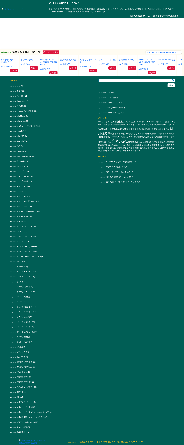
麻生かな (164, 148)
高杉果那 (149, 124)
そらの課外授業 (27, 59)
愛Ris (19, 397)
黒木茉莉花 (167, 136)
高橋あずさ (133, 124)
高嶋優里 (104, 145)
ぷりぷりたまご (23, 316)
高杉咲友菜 (112, 145)
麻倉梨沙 (132, 128)
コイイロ (20, 231)
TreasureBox (21, 161)
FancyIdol (20, 96)
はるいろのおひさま (24, 306)
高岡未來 (119, 141)
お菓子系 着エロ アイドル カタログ (119, 176)
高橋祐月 (113, 128)
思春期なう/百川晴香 (127, 59)
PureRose (20, 151)
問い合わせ (112, 97)
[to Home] (12, 9)
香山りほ (157, 128)
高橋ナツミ (116, 136)
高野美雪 (157, 124)
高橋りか (124, 136)
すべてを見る (163, 52)
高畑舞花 (140, 136)
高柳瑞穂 (155, 142)
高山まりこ (148, 136)
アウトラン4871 (23, 176)
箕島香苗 (66, 64)
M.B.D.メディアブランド (26, 126)
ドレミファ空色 (23, 296)
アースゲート (22, 171)
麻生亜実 (129, 121)
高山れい (166, 128)
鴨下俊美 (141, 124)
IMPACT (20, 106)
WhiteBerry (21, 166)
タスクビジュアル (23, 276)
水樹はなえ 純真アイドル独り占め (9, 60)
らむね (19, 346)
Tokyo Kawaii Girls (24, 156)
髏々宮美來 (110, 121)
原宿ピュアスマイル (24, 367)
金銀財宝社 (21, 432)
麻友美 (129, 150)
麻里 (149, 133)
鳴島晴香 (162, 133)
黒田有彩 (170, 145)
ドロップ (20, 301)
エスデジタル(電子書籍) (26, 201)
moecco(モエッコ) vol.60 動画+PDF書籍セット (48, 62)
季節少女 (20, 392)
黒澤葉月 (101, 148)
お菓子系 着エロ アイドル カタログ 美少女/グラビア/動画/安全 (154, 16)
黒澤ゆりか (123, 124)
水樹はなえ (8, 66)
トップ (111, 92)
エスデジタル (22, 196)
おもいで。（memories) (26, 211)
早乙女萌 (105, 64)
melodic (20, 131)
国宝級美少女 (22, 372)
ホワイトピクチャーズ (25, 331)
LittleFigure (21, 116)
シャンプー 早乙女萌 (107, 59)
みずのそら (27, 64)
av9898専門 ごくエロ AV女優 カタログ (121, 161)
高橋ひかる (151, 121)
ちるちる (20, 281)
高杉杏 (126, 128)
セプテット (21, 266)
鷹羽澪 (154, 145)
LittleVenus (21, 121)
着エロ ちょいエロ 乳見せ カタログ (119, 171)
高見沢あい (104, 128)
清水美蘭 (144, 69)
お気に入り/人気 (115, 112)
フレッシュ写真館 (23, 321)
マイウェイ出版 (23, 336)
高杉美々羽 (149, 128)
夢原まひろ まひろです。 (88, 60)
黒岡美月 (142, 121)
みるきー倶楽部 (23, 341)
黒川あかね (162, 145)
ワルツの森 (21, 357)
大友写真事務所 (23, 377)
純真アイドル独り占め (25, 422)
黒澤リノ (159, 121)
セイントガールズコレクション (29, 256)
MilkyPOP (20, 136)
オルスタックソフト (24, 226)
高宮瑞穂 (124, 148)
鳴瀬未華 (167, 121)
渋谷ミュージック (23, 407)
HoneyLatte (21, 101)
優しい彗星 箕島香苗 (68, 59)
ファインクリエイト (24, 311)
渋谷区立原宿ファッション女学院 (29, 417)
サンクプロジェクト (24, 236)
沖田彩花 (46, 69)
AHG (18, 85)
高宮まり (133, 133)
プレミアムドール (23, 326)
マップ (114, 102)
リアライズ (21, 351)
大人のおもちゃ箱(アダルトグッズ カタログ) (123, 181)
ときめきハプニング (24, 291)
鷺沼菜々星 (164, 142)
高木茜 (136, 121)
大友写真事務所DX (24, 382)
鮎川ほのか (122, 145)
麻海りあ (101, 121)
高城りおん (106, 142)
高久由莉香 (158, 136)
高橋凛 (169, 133)
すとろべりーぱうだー (25, 246)
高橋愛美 (147, 145)
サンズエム (21, 241)
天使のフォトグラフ (24, 387)
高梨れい (155, 133)
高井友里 (131, 142)
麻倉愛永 (107, 136)
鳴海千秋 (132, 136)
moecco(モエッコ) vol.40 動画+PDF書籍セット (146, 62)
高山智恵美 (104, 150)
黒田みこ (164, 124)
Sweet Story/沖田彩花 (166, 59)
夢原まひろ (86, 66)
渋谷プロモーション (24, 402)
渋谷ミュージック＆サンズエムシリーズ (32, 412)
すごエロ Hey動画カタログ (116, 166)
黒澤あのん (139, 148)
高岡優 (116, 124)
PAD (18, 146)
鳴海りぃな (142, 133)
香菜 (134, 150)
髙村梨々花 (115, 133)
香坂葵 (131, 148)
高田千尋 (147, 148)
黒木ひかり (131, 145)
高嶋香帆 (140, 145)
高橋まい (109, 148)
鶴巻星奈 (120, 121)
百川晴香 (125, 64)
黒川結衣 (117, 148)
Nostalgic (20, 141)
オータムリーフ (23, 206)
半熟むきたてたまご (24, 362)
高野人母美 (125, 133)
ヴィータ (20, 191)
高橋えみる (139, 142)
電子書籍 (115, 107)
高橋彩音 (148, 142)
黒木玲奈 (123, 150)
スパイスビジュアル (24, 251)
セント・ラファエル (24, 271)
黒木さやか (108, 124)
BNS (18, 91)
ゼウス (19, 261)
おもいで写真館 (23, 216)
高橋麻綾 (140, 128)
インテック (21, 186)
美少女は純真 (22, 427)
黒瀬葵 (120, 128)
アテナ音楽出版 (23, 181)
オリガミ (20, 221)
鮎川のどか (114, 150)
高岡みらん (156, 148)
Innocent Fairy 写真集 (25, 111)
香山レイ (140, 150)
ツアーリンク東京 (23, 286)
